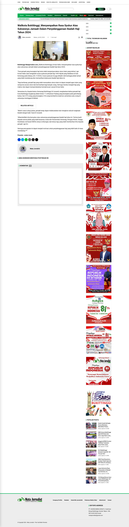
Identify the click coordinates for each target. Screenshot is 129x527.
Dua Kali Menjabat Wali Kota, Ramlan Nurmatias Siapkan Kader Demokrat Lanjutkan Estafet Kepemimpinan (55, 19)
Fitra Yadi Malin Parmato (41, 522)
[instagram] (110, 2)
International (99, 15)
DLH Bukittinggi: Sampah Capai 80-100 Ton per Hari (104, 451)
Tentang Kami (25, 2)
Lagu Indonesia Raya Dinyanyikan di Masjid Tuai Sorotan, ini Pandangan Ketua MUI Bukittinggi (104, 470)
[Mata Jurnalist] (29, 11)
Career (88, 2)
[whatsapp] (26, 139)
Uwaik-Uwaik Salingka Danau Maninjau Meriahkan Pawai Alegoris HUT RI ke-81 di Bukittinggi (104, 425)
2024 (98, 30)
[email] (33, 139)
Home (19, 2)
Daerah (65, 15)
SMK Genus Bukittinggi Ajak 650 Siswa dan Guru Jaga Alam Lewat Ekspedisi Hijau (104, 434)
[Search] (72, 9)
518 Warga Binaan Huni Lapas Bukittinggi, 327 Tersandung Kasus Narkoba (104, 479)
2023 (98, 33)
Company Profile (35, 2)
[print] (29, 139)
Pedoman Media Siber (64, 2)
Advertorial (82, 2)
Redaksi (43, 2)
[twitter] (22, 139)
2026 (98, 24)
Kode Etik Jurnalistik (52, 2)
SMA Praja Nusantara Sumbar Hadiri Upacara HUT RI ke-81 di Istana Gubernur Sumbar (104, 461)
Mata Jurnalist (30, 522)
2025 (98, 27)
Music (83, 15)
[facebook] (19, 139)
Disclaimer (74, 2)
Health (74, 15)
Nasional (91, 15)
